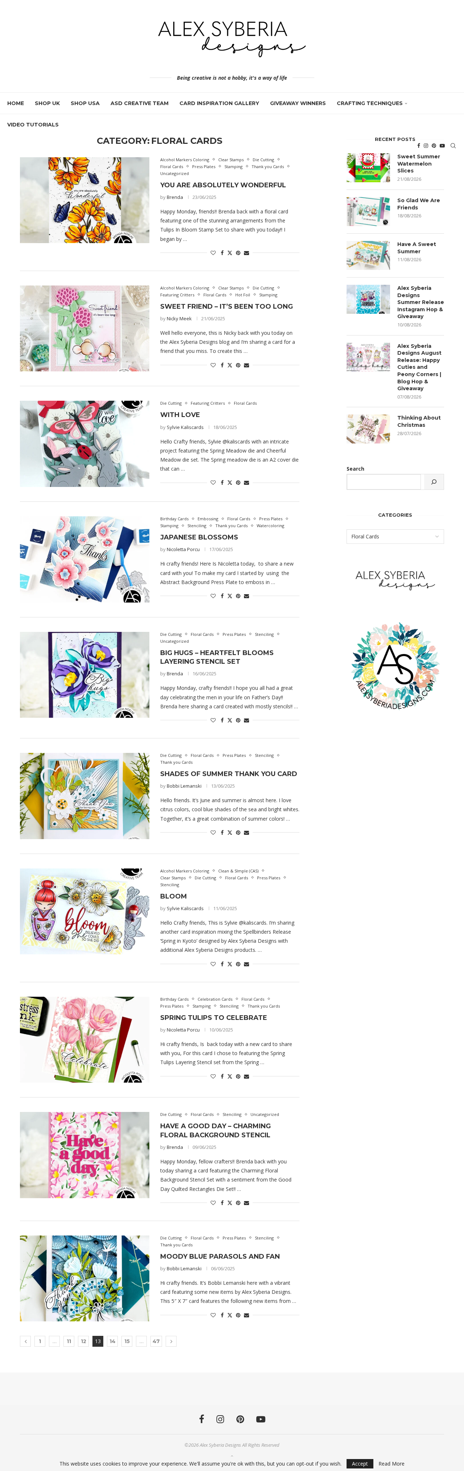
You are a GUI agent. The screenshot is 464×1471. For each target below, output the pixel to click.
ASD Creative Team (140, 103)
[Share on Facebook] (222, 252)
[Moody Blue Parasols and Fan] (84, 1278)
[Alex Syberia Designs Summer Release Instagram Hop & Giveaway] (368, 299)
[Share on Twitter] (229, 252)
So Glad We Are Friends (418, 204)
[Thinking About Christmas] (368, 428)
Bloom (173, 896)
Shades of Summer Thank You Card (228, 774)
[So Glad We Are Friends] (368, 211)
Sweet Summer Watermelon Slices (418, 163)
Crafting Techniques (370, 103)
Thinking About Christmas (419, 421)
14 (112, 1341)
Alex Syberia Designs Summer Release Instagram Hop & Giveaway (420, 302)
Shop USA (85, 103)
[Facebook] (418, 145)
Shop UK (47, 103)
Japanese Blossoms (199, 537)
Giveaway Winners (298, 103)
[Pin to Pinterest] (238, 252)
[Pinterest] (434, 145)
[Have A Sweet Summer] (368, 255)
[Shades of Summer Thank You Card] (84, 796)
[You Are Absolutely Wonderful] (84, 200)
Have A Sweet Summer (416, 248)
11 (69, 1341)
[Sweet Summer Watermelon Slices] (368, 167)
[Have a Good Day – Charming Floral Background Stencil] (84, 1155)
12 (83, 1341)
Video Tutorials (33, 124)
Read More (391, 1463)
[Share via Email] (246, 252)
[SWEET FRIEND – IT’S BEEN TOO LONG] (84, 329)
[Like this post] (213, 252)
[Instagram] (426, 145)
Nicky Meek (179, 318)
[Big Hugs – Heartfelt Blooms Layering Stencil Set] (84, 675)
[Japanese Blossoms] (84, 559)
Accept (360, 1463)
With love (180, 415)
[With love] (84, 444)
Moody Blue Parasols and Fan (220, 1256)
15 (127, 1341)
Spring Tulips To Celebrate (213, 1018)
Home (15, 103)
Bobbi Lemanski (184, 786)
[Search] (453, 145)
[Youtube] (442, 145)
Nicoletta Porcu (183, 549)
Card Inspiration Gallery (219, 103)
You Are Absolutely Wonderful (223, 185)
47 (156, 1341)
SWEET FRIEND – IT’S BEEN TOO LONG (226, 307)
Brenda (175, 197)
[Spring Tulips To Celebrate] (84, 1040)
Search (355, 468)
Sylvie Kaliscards (185, 427)
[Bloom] (84, 911)
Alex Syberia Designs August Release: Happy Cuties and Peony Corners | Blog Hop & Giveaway (419, 367)
